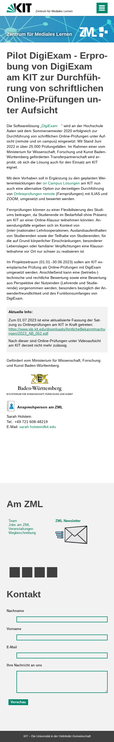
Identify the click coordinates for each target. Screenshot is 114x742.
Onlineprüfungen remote (34, 194)
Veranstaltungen (20, 529)
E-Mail (12, 647)
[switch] (82, 8)
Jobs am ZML (19, 525)
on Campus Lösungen (61, 183)
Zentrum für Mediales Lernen (54, 11)
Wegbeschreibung (22, 533)
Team (12, 521)
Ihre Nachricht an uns (24, 665)
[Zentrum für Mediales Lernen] (94, 32)
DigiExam (50, 126)
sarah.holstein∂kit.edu (37, 427)
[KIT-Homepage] (19, 7)
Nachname (15, 611)
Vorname (14, 629)
